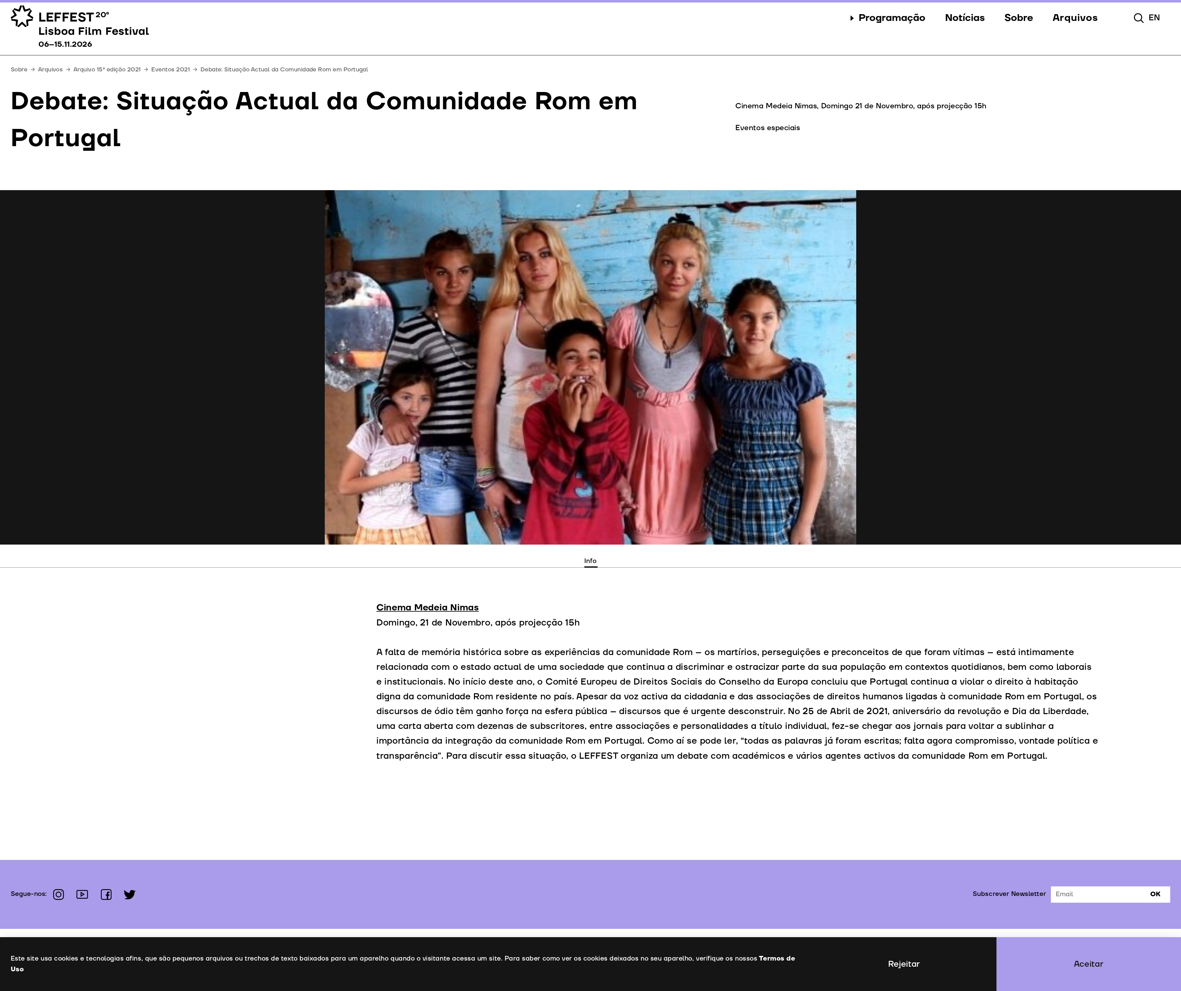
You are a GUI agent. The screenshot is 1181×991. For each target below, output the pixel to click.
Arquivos (50, 70)
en (1154, 17)
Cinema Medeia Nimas (427, 607)
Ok (1155, 894)
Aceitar (1089, 964)
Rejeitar (904, 964)
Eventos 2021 (170, 70)
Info (590, 561)
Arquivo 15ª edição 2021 (107, 70)
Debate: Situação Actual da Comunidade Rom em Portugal (284, 70)
